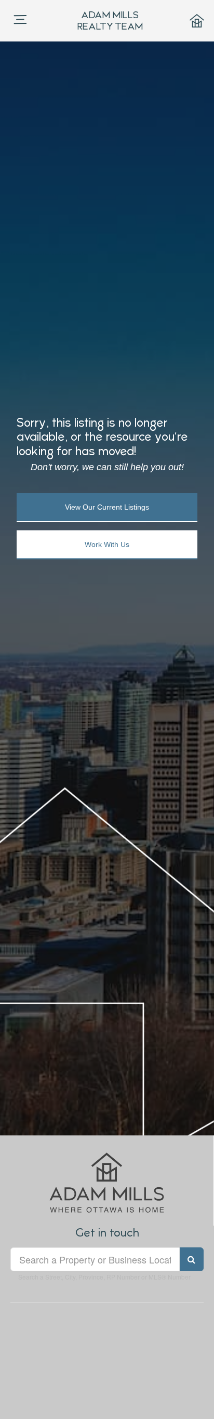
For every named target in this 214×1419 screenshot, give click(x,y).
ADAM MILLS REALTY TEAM (110, 20)
